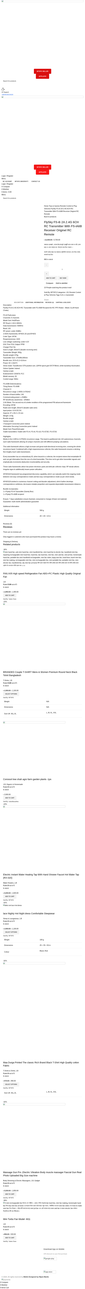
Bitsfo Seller (42, 71)
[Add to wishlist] (16, 1215)
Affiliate (42, 76)
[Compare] (5, 1215)
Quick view (11, 1215)
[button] (9, 1238)
